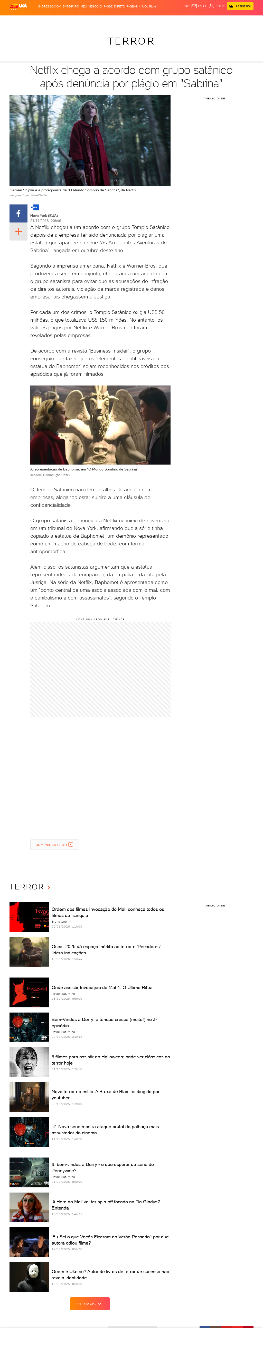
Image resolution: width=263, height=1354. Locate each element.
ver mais (86, 1304)
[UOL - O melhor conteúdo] (18, 6)
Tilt (178, 20)
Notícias (59, 20)
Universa (154, 20)
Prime (228, 20)
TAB (220, 20)
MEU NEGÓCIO (91, 6)
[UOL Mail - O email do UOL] (199, 6)
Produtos (18, 20)
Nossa (212, 20)
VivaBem (168, 20)
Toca (237, 20)
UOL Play (149, 6)
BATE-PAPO (71, 6)
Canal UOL (198, 20)
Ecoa (185, 20)
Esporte (127, 20)
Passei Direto (114, 6)
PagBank (133, 6)
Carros (86, 20)
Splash (141, 20)
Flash (32, 20)
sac (187, 6)
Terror (131, 41)
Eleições (44, 20)
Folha (115, 20)
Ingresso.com (49, 6)
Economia (101, 20)
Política (73, 20)
